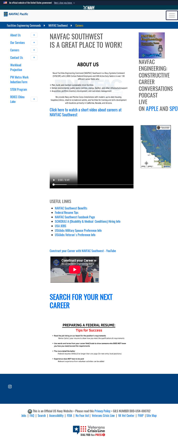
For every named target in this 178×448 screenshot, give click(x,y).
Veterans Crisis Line (103, 415)
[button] (65, 3)
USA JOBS (60, 226)
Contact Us (17, 57)
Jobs (23, 415)
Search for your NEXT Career (81, 301)
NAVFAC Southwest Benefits (71, 208)
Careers (15, 50)
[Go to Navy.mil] (89, 7)
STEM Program (18, 89)
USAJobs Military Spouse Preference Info (78, 230)
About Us (15, 35)
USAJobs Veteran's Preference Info (75, 235)
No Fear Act (82, 415)
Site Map (151, 415)
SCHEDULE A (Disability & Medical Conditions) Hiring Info (87, 221)
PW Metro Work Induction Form (19, 79)
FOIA (69, 415)
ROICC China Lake (17, 99)
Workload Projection (16, 67)
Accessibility (56, 415)
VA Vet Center (126, 415)
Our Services (18, 42)
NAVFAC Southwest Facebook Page (75, 217)
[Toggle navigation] (172, 15)
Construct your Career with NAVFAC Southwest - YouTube (83, 251)
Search (42, 415)
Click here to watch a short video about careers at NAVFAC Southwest (86, 112)
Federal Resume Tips (66, 212)
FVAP (141, 415)
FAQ (32, 415)
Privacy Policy (102, 411)
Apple (152, 108)
